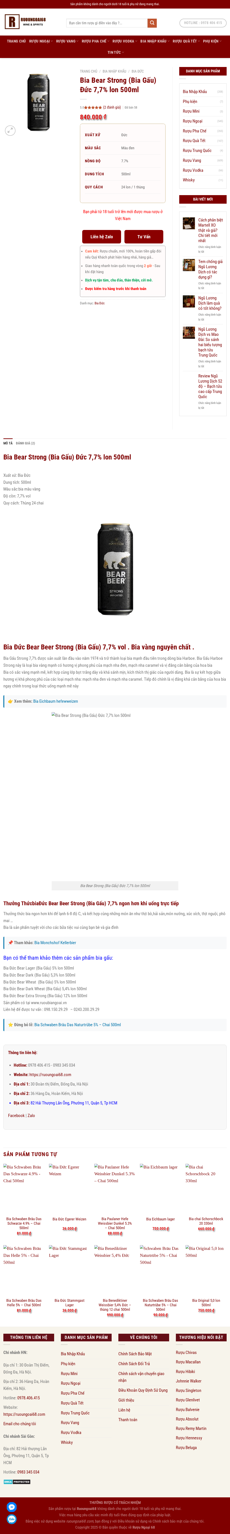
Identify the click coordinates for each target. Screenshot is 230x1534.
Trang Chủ (16, 41)
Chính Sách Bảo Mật (135, 1353)
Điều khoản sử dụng (132, 1521)
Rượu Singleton (188, 1390)
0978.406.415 (28, 1397)
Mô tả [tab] (8, 443)
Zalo (31, 1115)
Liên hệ (124, 1410)
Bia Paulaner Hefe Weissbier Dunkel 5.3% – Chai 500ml (115, 1221)
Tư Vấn (143, 236)
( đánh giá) (112, 107)
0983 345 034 (28, 1472)
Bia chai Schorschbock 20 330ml (206, 1221)
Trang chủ (88, 71)
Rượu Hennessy (189, 1437)
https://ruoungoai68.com (50, 1074)
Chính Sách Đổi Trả (134, 1363)
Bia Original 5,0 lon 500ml (206, 1302)
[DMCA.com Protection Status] (17, 1481)
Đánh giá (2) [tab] (25, 443)
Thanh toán (127, 1419)
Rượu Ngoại (39, 41)
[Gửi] (152, 23)
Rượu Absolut (187, 1419)
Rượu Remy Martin (191, 1428)
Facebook (16, 1115)
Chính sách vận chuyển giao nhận (141, 1377)
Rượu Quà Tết (185, 41)
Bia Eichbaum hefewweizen (55, 701)
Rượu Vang (65, 41)
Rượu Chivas (186, 1352)
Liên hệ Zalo (102, 236)
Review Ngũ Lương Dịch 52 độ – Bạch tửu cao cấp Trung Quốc (210, 386)
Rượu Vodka (123, 41)
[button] (10, 130)
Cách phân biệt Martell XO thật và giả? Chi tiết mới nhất (210, 230)
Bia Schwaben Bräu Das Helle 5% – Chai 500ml (24, 1302)
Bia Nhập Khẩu (153, 41)
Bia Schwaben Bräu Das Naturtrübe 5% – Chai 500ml (77, 1024)
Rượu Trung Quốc (197, 150)
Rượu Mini (191, 111)
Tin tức (114, 52)
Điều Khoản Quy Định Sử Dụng (143, 1390)
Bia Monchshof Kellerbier (55, 942)
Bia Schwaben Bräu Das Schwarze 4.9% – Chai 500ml (24, 1221)
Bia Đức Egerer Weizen (69, 1219)
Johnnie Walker (188, 1381)
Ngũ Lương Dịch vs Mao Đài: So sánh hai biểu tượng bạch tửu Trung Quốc (210, 342)
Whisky (189, 180)
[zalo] (12, 1519)
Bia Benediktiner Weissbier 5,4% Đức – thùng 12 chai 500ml (115, 1302)
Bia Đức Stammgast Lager (69, 1302)
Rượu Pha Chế (94, 41)
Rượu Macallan (188, 1362)
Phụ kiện (211, 41)
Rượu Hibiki (185, 1371)
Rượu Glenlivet (188, 1399)
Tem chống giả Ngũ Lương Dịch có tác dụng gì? (210, 269)
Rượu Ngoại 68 (144, 1527)
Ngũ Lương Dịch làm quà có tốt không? (209, 303)
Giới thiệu (126, 1400)
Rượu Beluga (186, 1447)
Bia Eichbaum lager (160, 1219)
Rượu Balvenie (187, 1409)
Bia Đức (138, 71)
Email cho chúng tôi (19, 1423)
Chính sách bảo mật (167, 1521)
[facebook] (12, 1507)
